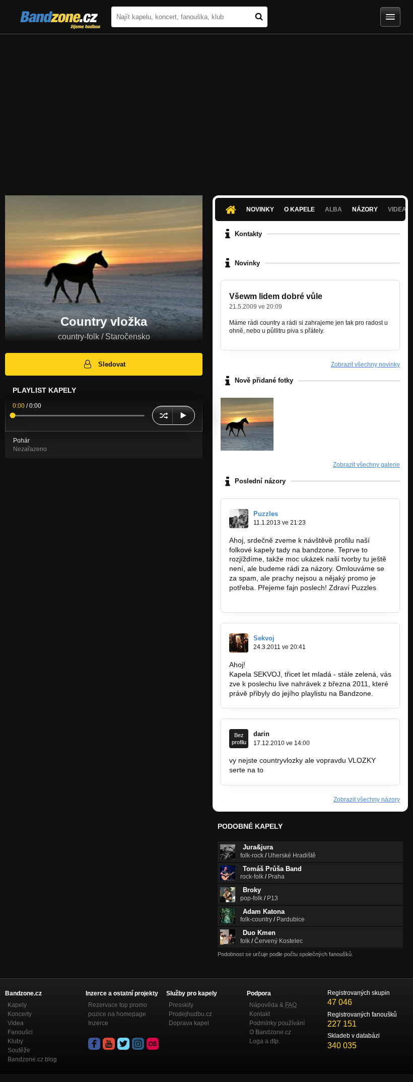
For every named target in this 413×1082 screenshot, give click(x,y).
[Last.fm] (153, 1044)
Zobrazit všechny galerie (366, 464)
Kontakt (259, 1014)
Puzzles (265, 514)
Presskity (181, 1004)
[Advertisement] (206, 109)
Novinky (260, 209)
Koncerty (20, 1014)
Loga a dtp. (264, 1041)
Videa (16, 1023)
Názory (365, 209)
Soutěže (19, 1050)
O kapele (299, 209)
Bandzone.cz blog (32, 1059)
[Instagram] (138, 1044)
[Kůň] (247, 424)
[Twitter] (123, 1044)
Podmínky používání (277, 1023)
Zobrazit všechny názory (366, 799)
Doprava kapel (189, 1023)
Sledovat (111, 364)
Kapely (17, 1004)
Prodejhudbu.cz (190, 1014)
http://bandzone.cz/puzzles (271, 597)
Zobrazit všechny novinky (365, 364)
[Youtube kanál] (109, 1044)
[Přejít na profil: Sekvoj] (238, 643)
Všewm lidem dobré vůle (275, 296)
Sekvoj (263, 638)
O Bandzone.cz (270, 1032)
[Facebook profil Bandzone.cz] (94, 1044)
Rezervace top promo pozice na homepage (117, 1009)
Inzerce (98, 1023)
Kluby (15, 1041)
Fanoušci (20, 1032)
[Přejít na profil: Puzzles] (238, 518)
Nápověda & (273, 1004)
